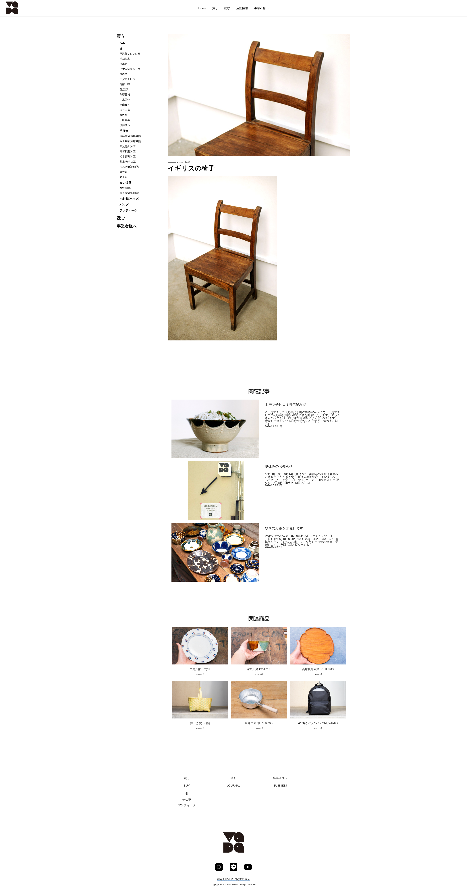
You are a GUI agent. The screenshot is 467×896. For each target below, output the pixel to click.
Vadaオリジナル (21, 37)
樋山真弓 (125, 105)
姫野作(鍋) (125, 188)
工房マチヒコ (127, 79)
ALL (13, 26)
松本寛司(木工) (128, 156)
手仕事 (124, 131)
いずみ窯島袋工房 (130, 69)
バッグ (124, 204)
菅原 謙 (124, 89)
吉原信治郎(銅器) (129, 167)
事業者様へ (261, 8)
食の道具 (125, 182)
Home (202, 8)
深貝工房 (125, 110)
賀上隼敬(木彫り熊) (131, 141)
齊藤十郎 (125, 84)
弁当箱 (123, 177)
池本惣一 (125, 64)
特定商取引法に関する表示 (233, 879)
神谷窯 (123, 74)
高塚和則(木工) (128, 151)
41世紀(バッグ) (129, 198)
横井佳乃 (125, 125)
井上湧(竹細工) (128, 162)
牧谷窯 (123, 115)
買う (215, 8)
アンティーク (128, 210)
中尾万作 (125, 100)
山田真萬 (125, 120)
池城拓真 (125, 59)
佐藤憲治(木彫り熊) (131, 136)
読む (227, 8)
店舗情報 (242, 8)
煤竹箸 (123, 172)
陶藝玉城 (125, 94)
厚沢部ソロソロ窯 (130, 54)
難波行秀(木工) (128, 146)
